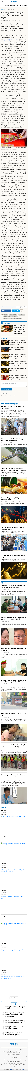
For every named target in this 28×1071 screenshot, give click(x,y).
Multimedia (12, 5)
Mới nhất (7, 5)
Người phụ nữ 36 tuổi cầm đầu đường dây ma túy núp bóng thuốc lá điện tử (13, 746)
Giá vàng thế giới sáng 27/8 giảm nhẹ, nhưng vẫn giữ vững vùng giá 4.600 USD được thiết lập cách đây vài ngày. (13, 503)
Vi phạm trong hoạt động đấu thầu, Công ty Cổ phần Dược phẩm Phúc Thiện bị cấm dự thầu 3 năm (13, 682)
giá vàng (5, 314)
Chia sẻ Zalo (16, 310)
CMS (11, 1069)
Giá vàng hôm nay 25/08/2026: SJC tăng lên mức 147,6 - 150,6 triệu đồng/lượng (18, 363)
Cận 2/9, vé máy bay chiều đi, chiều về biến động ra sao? (12, 528)
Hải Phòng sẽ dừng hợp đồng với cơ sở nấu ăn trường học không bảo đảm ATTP (14, 1014)
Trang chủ (3, 9)
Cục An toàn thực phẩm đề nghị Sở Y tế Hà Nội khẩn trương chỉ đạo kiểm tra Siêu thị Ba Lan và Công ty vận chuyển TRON (13, 474)
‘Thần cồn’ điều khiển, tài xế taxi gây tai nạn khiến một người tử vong (13, 586)
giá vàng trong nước (10, 40)
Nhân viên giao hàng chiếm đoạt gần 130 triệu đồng (13, 649)
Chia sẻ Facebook (6, 310)
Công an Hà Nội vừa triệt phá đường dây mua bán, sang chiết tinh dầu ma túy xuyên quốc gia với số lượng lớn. (14, 751)
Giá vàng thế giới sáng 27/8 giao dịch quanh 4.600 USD (16, 348)
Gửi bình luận (7, 389)
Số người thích (13, 395)
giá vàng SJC (15, 316)
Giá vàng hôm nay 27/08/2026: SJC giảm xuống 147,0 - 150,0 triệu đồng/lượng (17, 342)
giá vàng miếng (7, 316)
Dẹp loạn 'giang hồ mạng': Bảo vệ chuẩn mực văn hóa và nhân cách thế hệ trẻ (13, 776)
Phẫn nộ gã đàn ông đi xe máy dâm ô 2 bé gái (13, 714)
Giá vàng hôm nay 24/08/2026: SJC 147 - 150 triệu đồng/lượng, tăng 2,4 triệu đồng (18, 377)
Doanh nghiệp (11, 9)
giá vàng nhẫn (22, 314)
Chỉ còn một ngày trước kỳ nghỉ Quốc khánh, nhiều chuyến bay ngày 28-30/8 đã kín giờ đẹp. (12, 532)
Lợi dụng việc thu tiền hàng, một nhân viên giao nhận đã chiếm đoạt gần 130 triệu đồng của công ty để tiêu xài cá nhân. (14, 656)
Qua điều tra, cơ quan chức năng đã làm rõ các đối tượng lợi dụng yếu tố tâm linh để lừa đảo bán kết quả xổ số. (13, 624)
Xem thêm (14, 997)
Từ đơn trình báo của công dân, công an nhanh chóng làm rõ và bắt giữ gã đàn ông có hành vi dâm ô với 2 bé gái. (13, 721)
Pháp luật (24, 5)
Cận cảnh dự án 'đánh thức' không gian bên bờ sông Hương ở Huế (13, 439)
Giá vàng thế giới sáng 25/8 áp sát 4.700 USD (17, 369)
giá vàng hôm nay (13, 314)
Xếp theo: (3, 395)
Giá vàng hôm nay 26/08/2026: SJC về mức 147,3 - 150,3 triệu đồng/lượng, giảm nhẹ (17, 356)
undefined (4, 810)
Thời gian (7, 395)
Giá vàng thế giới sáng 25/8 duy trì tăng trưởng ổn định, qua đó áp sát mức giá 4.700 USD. (14, 560)
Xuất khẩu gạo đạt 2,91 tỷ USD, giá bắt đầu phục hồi (12, 407)
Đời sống (19, 5)
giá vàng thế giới (17, 318)
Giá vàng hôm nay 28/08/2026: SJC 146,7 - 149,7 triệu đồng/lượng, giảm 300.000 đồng (19, 329)
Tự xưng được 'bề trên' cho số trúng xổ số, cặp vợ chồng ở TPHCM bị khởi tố (13, 618)
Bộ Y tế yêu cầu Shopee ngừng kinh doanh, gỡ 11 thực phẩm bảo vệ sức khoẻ (13, 469)
